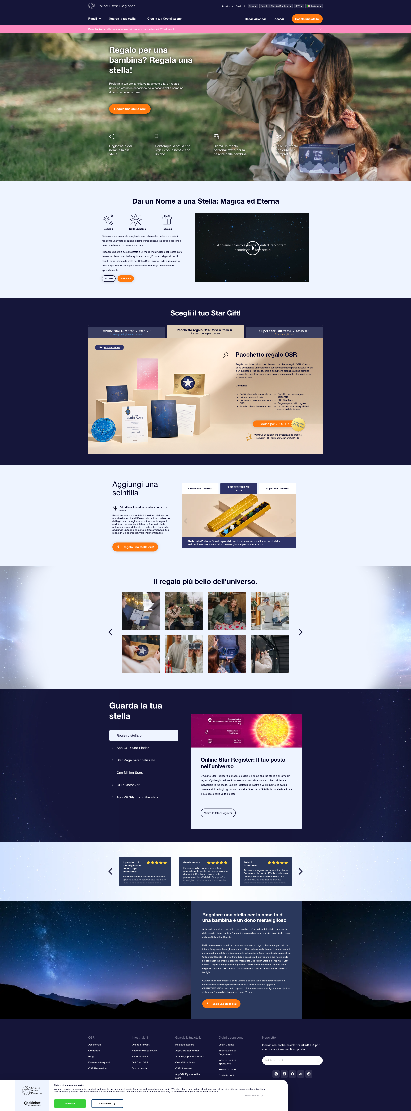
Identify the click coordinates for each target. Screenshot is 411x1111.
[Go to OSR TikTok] (284, 1074)
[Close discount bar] (320, 29)
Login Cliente (226, 1044)
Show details (252, 1095)
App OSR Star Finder (133, 748)
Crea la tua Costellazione (164, 18)
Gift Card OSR (140, 1062)
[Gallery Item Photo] (141, 611)
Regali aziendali (256, 19)
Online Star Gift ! (127, 332)
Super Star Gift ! (284, 332)
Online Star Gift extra (200, 488)
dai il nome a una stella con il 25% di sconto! (152, 29)
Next (301, 871)
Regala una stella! (307, 19)
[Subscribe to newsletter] (318, 1060)
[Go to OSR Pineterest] (308, 1074)
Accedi (279, 19)
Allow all (70, 1103)
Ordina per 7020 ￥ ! (274, 424)
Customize (105, 1103)
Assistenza (227, 6)
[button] (185, 521)
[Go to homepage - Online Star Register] (111, 6)
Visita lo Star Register (218, 813)
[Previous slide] (110, 632)
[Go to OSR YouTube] (300, 1074)
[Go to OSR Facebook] (292, 1074)
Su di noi (240, 6)
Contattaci (94, 1050)
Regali (92, 18)
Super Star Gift (140, 1056)
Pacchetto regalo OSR (144, 1050)
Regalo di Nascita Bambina (275, 6)
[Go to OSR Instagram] (276, 1074)
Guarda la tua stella (122, 18)
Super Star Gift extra (277, 488)
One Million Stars (130, 772)
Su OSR (109, 278)
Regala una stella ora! (130, 109)
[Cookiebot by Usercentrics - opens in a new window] (32, 1103)
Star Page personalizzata (136, 760)
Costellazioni (226, 1075)
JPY (298, 6)
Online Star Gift (140, 1044)
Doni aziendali (140, 1068)
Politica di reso (227, 1069)
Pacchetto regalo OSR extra (239, 488)
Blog (251, 6)
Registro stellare (129, 735)
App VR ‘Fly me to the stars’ (138, 797)
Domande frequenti (99, 1062)
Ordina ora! (125, 278)
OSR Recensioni (97, 1068)
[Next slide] (301, 632)
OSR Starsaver (128, 785)
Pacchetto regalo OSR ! (205, 331)
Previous (110, 871)
